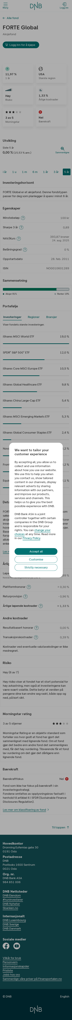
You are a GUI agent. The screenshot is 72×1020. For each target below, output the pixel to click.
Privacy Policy (31, 538)
